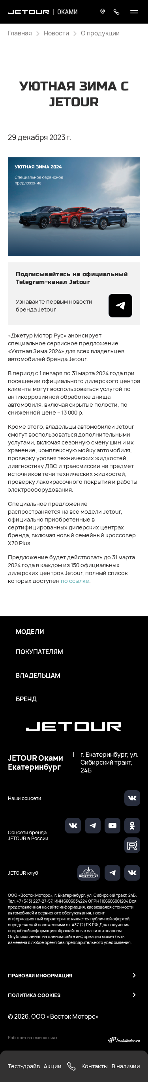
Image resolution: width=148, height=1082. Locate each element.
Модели (30, 632)
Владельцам (38, 676)
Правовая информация (40, 975)
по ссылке (75, 580)
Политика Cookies (34, 995)
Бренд (26, 699)
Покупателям (39, 652)
